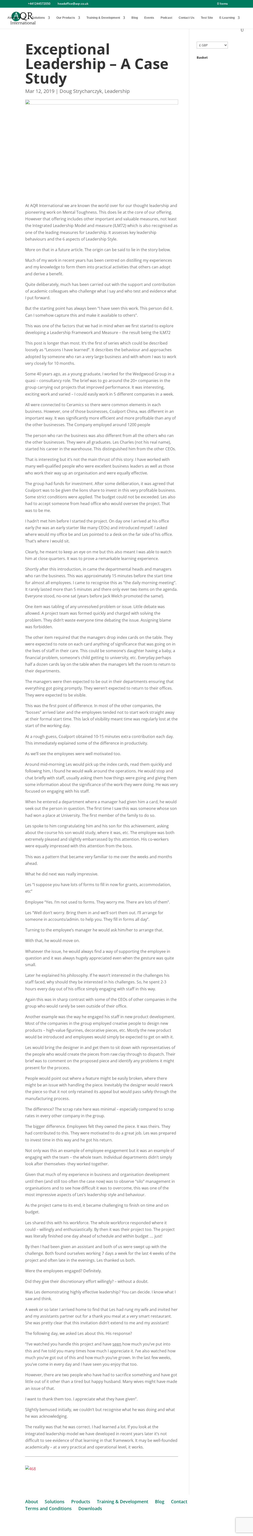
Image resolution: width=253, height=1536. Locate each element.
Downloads (90, 1508)
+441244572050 (39, 3)
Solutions (38, 17)
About (31, 1501)
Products (80, 1501)
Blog (134, 17)
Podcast (166, 17)
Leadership (117, 91)
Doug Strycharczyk (81, 91)
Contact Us (186, 17)
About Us (14, 17)
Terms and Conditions (48, 1508)
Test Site (207, 17)
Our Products (65, 17)
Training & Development (103, 17)
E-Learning (227, 17)
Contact (179, 1501)
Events (149, 17)
